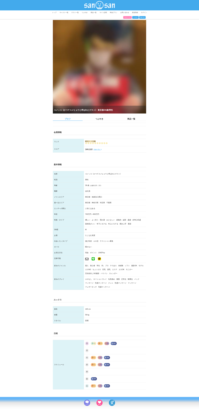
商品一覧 (93, 12)
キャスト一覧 (64, 12)
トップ (54, 12)
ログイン (144, 12)
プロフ (68, 119)
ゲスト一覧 (75, 12)
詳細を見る (97, 149)
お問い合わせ (124, 12)
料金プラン (113, 12)
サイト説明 (103, 12)
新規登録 (135, 12)
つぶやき (85, 12)
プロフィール (127, 17)
